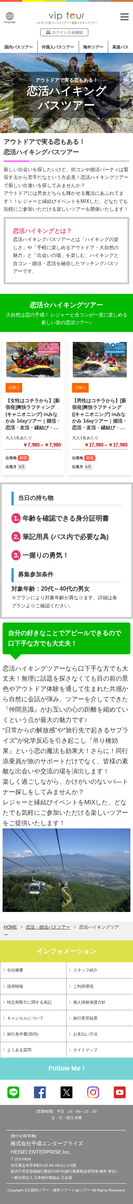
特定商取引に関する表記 (29, 1002)
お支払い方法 (85, 1034)
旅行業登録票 (85, 1018)
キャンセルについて (25, 1018)
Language (10, 22)
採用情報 (15, 986)
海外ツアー (93, 47)
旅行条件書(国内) (22, 1034)
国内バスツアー (18, 47)
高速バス (120, 47)
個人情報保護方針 (89, 1002)
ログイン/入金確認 (67, 32)
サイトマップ (85, 1050)
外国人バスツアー (58, 47)
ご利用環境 (83, 986)
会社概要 (15, 970)
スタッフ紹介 (85, 970)
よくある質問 (19, 1050)
